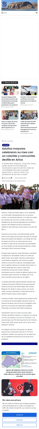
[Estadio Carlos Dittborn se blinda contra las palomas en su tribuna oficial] (29, 90)
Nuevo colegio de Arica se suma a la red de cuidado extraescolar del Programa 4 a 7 (10, 124)
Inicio (5, 141)
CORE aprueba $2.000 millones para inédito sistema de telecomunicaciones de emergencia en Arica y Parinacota (29, 126)
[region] (19, 413)
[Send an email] (11, 178)
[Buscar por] (37, 12)
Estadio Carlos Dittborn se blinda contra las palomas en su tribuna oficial (29, 100)
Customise (19, 420)
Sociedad (10, 141)
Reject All (19, 425)
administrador (7, 178)
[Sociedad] (19, 5)
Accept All (19, 415)
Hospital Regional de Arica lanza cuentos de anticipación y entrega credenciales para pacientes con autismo (10, 101)
